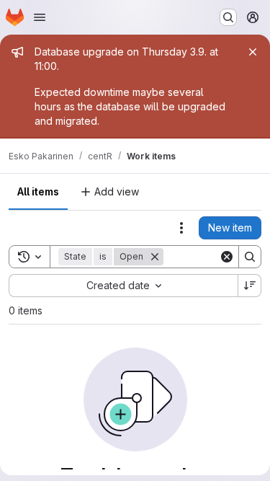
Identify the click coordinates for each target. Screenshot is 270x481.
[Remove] (154, 256)
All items (38, 191)
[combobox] (123, 285)
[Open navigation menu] (39, 17)
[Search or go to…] (228, 17)
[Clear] (226, 256)
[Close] (252, 52)
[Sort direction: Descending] (249, 285)
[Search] (249, 256)
